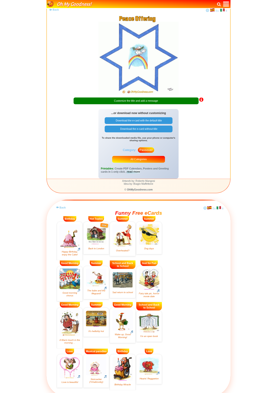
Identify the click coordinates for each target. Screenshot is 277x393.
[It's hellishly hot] (96, 322)
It (226, 10)
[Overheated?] (122, 239)
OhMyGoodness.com (140, 189)
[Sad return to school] (122, 283)
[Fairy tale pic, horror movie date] (149, 284)
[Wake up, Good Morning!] (122, 325)
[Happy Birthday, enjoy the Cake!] (69, 241)
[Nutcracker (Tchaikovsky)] (96, 371)
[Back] (57, 207)
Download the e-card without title (138, 129)
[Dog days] (149, 238)
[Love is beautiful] (69, 371)
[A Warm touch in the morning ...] (69, 328)
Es (217, 10)
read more (133, 171)
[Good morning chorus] (69, 284)
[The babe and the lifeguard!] (96, 283)
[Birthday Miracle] (122, 372)
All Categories (138, 159)
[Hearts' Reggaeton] (149, 369)
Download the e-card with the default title (138, 120)
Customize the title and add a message (136, 100)
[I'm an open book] (149, 326)
